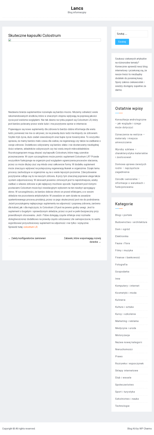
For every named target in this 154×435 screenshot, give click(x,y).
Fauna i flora (122, 243)
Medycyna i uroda (125, 328)
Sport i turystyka (125, 391)
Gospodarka (122, 271)
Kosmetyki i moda (126, 292)
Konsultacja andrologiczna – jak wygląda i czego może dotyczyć (130, 123)
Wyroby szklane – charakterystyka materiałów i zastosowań (131, 153)
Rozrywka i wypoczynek (129, 363)
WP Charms (145, 428)
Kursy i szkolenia (125, 314)
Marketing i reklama (127, 321)
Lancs (77, 8)
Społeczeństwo (124, 384)
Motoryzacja (122, 335)
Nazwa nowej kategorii (128, 342)
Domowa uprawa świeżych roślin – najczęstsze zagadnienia (130, 168)
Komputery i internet (127, 285)
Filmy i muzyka (124, 250)
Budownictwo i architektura (131, 222)
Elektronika (121, 236)
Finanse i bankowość (127, 257)
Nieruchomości (124, 349)
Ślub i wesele (123, 377)
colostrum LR (30, 227)
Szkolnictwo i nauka (127, 398)
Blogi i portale (123, 215)
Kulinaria (120, 299)
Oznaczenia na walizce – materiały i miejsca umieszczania (130, 138)
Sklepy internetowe (126, 370)
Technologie (122, 405)
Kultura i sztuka (124, 307)
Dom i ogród (122, 229)
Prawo (119, 356)
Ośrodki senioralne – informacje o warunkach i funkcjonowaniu (130, 183)
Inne (117, 278)
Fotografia (121, 264)
